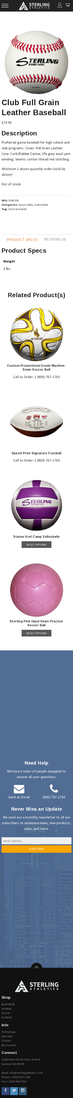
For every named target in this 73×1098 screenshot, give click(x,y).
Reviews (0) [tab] (55, 239)
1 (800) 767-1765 (47, 377)
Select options (36, 544)
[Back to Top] (36, 969)
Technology (9, 1032)
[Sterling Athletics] (36, 986)
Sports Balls (25, 204)
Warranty (7, 1036)
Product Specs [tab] (22, 240)
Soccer (6, 1013)
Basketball (8, 1004)
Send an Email (19, 797)
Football (7, 1017)
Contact (6, 1040)
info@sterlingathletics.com (26, 1072)
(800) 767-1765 (54, 797)
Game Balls (41, 204)
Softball (6, 1008)
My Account (9, 1045)
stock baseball (17, 209)
